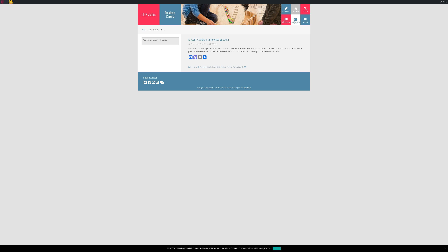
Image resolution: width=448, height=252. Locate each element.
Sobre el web (209, 88)
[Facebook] (149, 82)
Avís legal (200, 88)
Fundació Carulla (170, 14)
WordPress (247, 88)
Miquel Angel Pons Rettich (200, 44)
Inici (143, 29)
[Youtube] (153, 82)
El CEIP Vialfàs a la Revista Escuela (208, 39)
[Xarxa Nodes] (162, 82)
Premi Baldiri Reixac (219, 67)
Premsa (229, 67)
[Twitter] (145, 82)
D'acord (277, 248)
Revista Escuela (238, 67)
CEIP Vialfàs (149, 14)
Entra (445, 2)
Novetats (193, 67)
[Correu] (157, 82)
